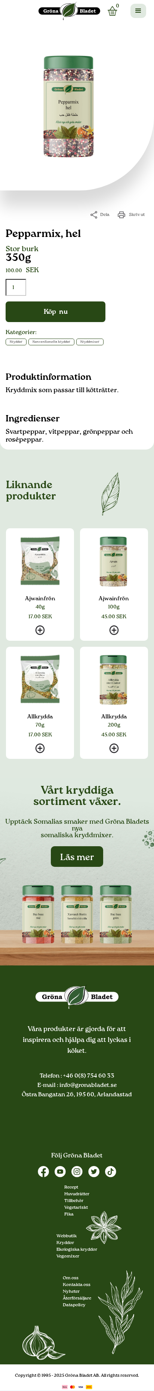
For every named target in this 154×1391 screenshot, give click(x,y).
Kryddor (16, 341)
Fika (69, 1214)
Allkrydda (40, 716)
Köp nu (56, 312)
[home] (69, 10)
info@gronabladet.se (87, 1085)
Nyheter (71, 1292)
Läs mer (77, 857)
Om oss (70, 1278)
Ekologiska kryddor (76, 1250)
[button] (138, 11)
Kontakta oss (76, 1285)
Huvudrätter (76, 1194)
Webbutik (66, 1236)
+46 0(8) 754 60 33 (88, 1076)
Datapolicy (74, 1305)
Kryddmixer (89, 341)
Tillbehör (73, 1201)
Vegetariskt (76, 1208)
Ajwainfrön (40, 598)
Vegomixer (67, 1256)
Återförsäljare (77, 1298)
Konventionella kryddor (51, 341)
